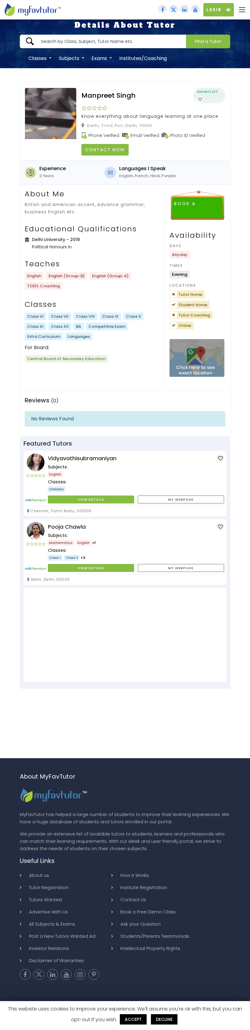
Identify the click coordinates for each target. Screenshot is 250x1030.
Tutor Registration (49, 887)
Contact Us (133, 899)
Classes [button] (38, 57)
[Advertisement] (125, 635)
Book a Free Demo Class (148, 912)
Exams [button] (99, 57)
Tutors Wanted (45, 899)
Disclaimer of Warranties (56, 960)
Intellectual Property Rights (150, 948)
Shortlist (207, 91)
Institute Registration (143, 887)
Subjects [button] (69, 57)
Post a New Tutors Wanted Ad (62, 936)
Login (214, 10)
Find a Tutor (208, 41)
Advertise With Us (48, 912)
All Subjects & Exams (52, 924)
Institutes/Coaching (143, 57)
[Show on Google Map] (197, 358)
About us (39, 875)
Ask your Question (140, 924)
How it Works (134, 875)
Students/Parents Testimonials (154, 936)
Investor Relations (49, 948)
